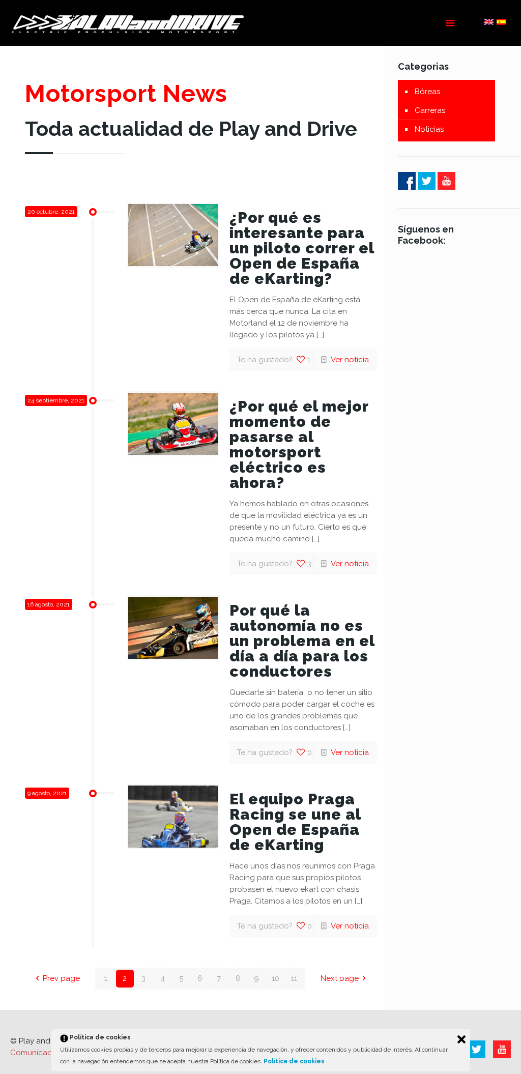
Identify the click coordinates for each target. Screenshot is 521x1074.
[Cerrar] (461, 1039)
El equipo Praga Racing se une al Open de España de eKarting (295, 822)
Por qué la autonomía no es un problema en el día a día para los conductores (301, 640)
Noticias (429, 129)
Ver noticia (350, 359)
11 (294, 978)
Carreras (430, 110)
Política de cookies (295, 1061)
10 (275, 978)
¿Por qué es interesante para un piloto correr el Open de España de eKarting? (301, 248)
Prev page (61, 978)
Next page (340, 978)
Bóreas (427, 91)
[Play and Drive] (129, 23)
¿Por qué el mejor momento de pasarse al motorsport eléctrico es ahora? (298, 444)
